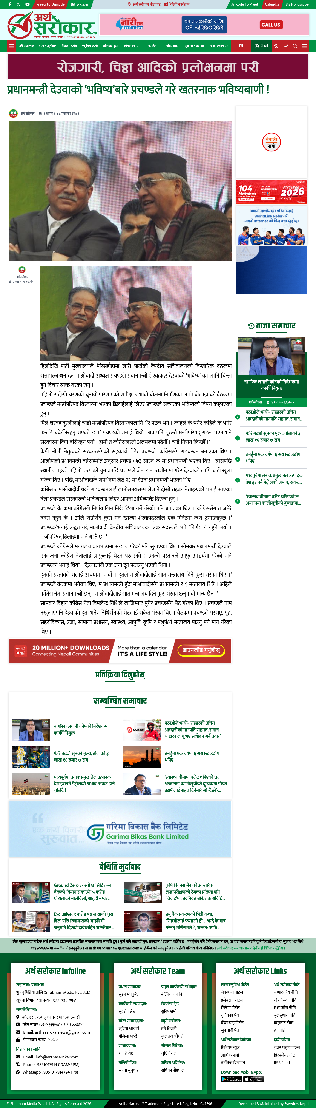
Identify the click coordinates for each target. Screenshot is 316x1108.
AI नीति (279, 1030)
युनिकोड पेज (230, 1015)
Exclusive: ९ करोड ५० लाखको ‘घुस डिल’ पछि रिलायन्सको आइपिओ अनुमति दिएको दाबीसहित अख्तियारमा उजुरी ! (84, 921)
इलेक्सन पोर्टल (232, 1000)
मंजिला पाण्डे (128, 1036)
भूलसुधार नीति (284, 1015)
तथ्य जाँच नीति (285, 1007)
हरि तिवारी (169, 1028)
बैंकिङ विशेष (69, 46)
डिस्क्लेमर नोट (284, 1055)
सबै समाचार (26, 46)
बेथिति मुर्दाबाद (48, 46)
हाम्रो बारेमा (282, 1040)
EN (241, 46)
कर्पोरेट (151, 46)
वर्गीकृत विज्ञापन (233, 1062)
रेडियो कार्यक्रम (179, 4)
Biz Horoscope (297, 4)
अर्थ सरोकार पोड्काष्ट (146, 4)
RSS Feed (282, 1062)
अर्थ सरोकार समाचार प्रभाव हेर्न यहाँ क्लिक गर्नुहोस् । (251, 948)
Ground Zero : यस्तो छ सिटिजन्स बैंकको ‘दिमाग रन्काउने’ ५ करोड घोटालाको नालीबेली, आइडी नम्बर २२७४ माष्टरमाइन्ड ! (82, 892)
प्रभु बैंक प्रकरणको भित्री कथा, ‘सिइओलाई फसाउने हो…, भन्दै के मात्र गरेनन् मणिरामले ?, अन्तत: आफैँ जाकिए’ (196, 921)
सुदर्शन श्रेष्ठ (127, 1011)
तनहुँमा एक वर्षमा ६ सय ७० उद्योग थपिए (192, 757)
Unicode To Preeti (245, 4)
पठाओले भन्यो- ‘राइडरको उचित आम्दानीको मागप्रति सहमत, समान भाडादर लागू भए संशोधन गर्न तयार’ (193, 730)
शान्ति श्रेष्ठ (126, 1053)
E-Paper (82, 4)
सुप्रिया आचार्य (129, 1028)
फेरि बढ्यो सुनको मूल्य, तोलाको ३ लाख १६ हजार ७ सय (81, 757)
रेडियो (264, 46)
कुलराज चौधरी (172, 1036)
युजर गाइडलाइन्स (287, 1047)
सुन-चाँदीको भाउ (195, 46)
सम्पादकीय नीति (286, 992)
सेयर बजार (131, 46)
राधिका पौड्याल (172, 1070)
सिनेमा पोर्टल (230, 1007)
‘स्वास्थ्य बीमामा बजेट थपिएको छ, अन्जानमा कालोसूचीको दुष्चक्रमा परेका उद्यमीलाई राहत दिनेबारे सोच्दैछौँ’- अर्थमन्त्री (196, 784)
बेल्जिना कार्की (171, 994)
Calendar (272, 4)
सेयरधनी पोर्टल (232, 992)
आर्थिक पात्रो (230, 1055)
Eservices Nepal (296, 1104)
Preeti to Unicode (50, 4)
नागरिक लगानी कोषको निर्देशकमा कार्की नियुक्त (81, 730)
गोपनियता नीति (285, 1000)
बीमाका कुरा (110, 46)
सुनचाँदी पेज (230, 1030)
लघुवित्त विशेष (90, 46)
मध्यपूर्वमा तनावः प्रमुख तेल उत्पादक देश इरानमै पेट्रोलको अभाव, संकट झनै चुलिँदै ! (84, 784)
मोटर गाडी (172, 46)
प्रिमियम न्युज (230, 1047)
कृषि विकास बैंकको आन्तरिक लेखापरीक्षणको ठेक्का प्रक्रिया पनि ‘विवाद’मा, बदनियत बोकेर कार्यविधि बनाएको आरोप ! (194, 892)
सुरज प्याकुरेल (129, 994)
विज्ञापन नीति (283, 1023)
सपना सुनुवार (128, 1070)
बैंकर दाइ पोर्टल (232, 1023)
